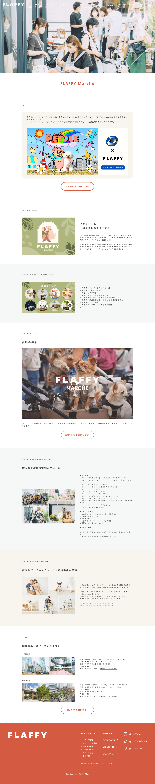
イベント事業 (63, 5)
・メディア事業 (87, 740)
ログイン (131, 5)
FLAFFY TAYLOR (93, 5)
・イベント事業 (87, 746)
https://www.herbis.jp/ (115, 662)
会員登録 (142, 5)
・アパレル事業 (87, 753)
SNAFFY (110, 5)
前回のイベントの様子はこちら (77, 435)
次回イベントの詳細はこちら (77, 186)
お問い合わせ (122, 5)
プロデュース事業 (78, 5)
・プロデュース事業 (89, 743)
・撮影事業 (85, 756)
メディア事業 (49, 5)
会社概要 (36, 5)
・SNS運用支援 (87, 749)
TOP (28, 5)
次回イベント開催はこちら (77, 710)
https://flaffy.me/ (108, 668)
